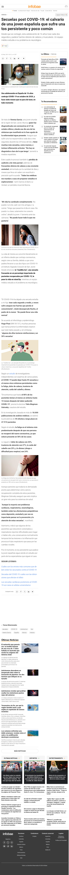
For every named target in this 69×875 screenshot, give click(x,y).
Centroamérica (21, 852)
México (21, 847)
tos (32, 629)
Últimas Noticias (21, 855)
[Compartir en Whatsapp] (3, 58)
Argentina (47, 836)
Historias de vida (35, 10)
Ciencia (3, 15)
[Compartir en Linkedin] (14, 58)
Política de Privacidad (61, 840)
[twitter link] (8, 842)
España (16, 632)
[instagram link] (11, 842)
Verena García (6, 632)
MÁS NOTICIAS (20, 751)
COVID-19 (14, 629)
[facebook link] (4, 842)
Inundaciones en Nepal (24, 10)
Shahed (55, 10)
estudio (12, 374)
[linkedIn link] (11, 846)
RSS (21, 858)
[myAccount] (66, 6)
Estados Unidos (21, 844)
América (21, 836)
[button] (2, 6)
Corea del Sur (48, 10)
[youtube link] (4, 846)
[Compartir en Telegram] (18, 58)
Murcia (24, 632)
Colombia (21, 839)
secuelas (5, 629)
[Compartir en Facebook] (6, 58)
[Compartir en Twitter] (10, 58)
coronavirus (23, 629)
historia (32, 632)
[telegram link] (8, 846)
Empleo (34, 836)
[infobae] (34, 6)
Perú (21, 850)
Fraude (42, 10)
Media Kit (47, 850)
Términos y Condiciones (61, 837)
